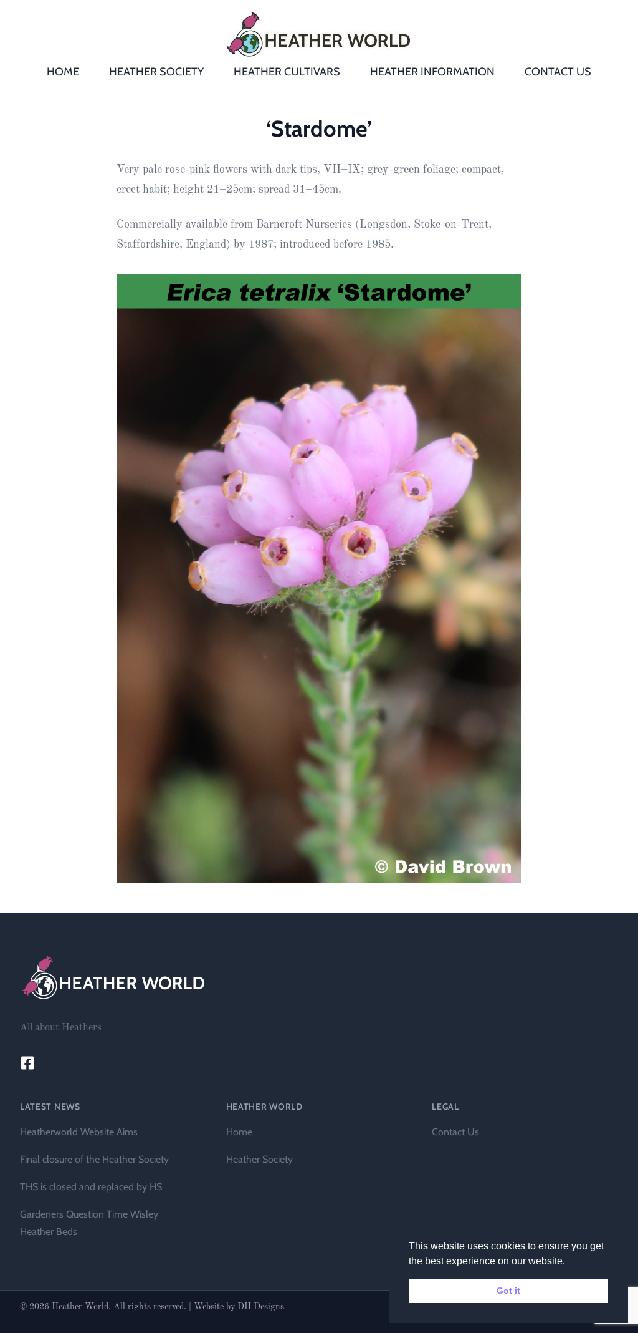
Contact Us (455, 1132)
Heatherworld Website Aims (79, 1132)
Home (239, 1132)
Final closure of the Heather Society (94, 1159)
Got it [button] (508, 1291)
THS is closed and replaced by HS (91, 1187)
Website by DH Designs (239, 1306)
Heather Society (259, 1159)
